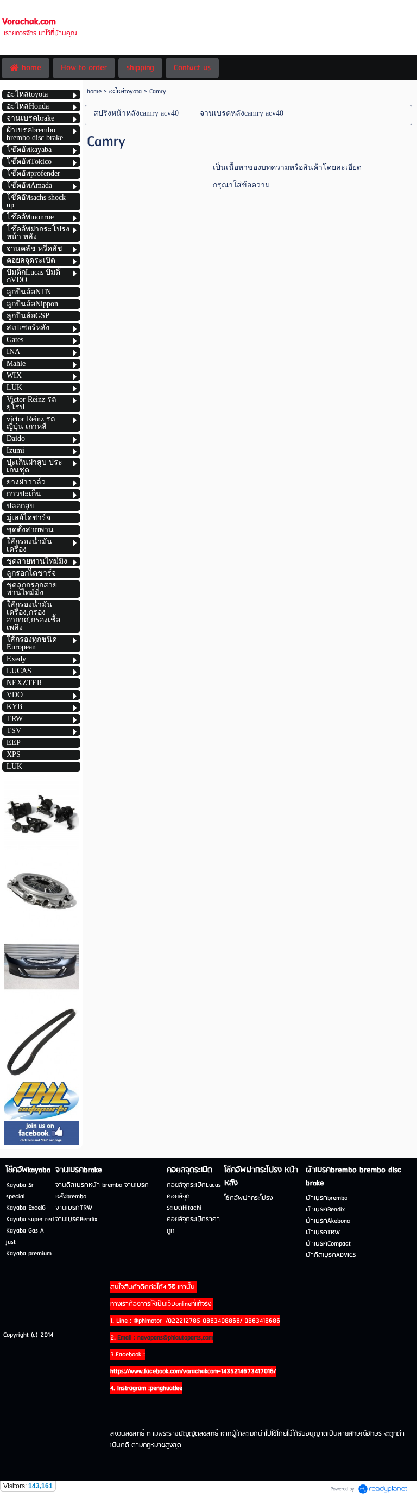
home (94, 91)
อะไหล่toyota (125, 91)
